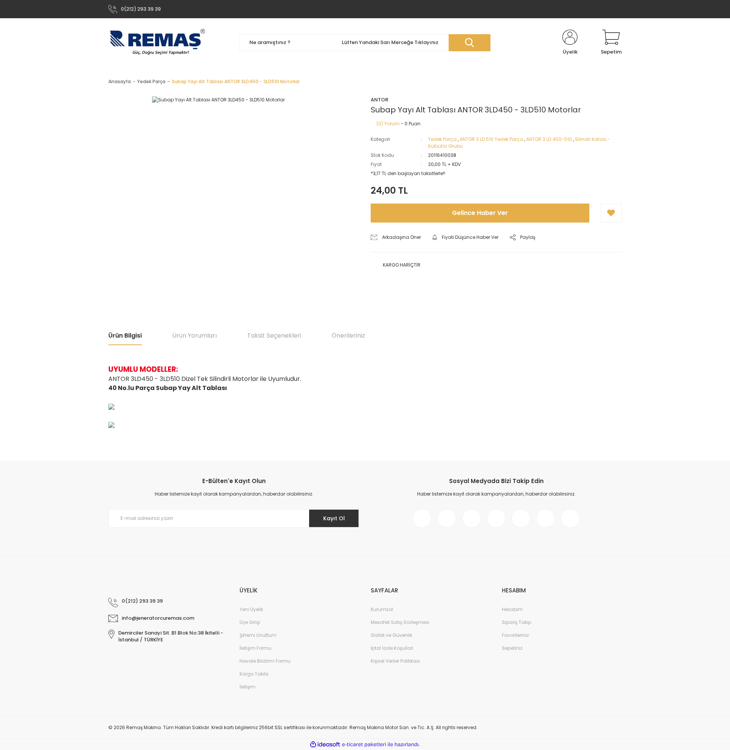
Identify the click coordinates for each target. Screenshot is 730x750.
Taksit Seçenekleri (274, 335)
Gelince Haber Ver (480, 212)
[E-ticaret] (364, 744)
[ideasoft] (325, 744)
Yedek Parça (442, 139)
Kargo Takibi (254, 674)
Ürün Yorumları (194, 335)
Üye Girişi (250, 622)
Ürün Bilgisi (125, 335)
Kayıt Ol (334, 518)
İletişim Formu (255, 648)
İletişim (248, 687)
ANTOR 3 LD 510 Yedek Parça (491, 139)
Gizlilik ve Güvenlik (391, 635)
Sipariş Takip (516, 622)
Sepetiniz (512, 648)
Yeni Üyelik (251, 609)
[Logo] (157, 42)
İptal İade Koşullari (392, 648)
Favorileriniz (515, 635)
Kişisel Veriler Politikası (395, 661)
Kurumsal (382, 609)
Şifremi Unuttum (258, 635)
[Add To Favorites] (611, 213)
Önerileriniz (348, 335)
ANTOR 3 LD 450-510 (549, 139)
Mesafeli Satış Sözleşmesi (400, 622)
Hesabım (512, 609)
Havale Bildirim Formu (265, 661)
